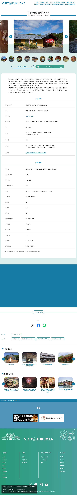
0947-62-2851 (29, 116)
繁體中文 (62, 465)
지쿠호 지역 (15, 334)
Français (62, 471)
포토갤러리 (24, 459)
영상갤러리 (24, 462)
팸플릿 (23, 457)
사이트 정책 (44, 459)
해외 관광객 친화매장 (71, 4)
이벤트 (57, 2)
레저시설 (15, 339)
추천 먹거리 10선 (43, 4)
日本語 (61, 457)
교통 (68, 2)
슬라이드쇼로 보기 (22, 67)
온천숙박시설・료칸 (56, 339)
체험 (52, 2)
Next (66, 36)
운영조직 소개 (44, 457)
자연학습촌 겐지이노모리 (14, 400)
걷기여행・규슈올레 (51, 4)
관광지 (47, 2)
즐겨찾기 (73, 2)
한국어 (61, 468)
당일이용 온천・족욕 (42, 339)
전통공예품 (62, 4)
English (62, 459)
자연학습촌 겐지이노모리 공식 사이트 (36, 153)
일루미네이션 (36, 4)
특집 (37, 2)
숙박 (66, 4)
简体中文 (62, 462)
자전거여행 (57, 4)
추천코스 (42, 2)
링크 (42, 462)
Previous (10, 36)
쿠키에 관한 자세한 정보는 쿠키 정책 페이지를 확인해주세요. (17, 491)
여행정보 (63, 2)
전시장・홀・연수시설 (27, 339)
